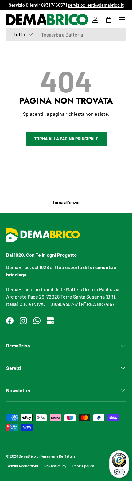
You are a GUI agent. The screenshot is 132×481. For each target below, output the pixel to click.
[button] (108, 19)
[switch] (119, 472)
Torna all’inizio (66, 202)
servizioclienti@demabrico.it (96, 5)
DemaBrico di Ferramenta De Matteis (47, 456)
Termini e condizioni (22, 466)
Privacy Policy (55, 466)
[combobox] (66, 34)
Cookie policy (83, 466)
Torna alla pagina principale (66, 138)
